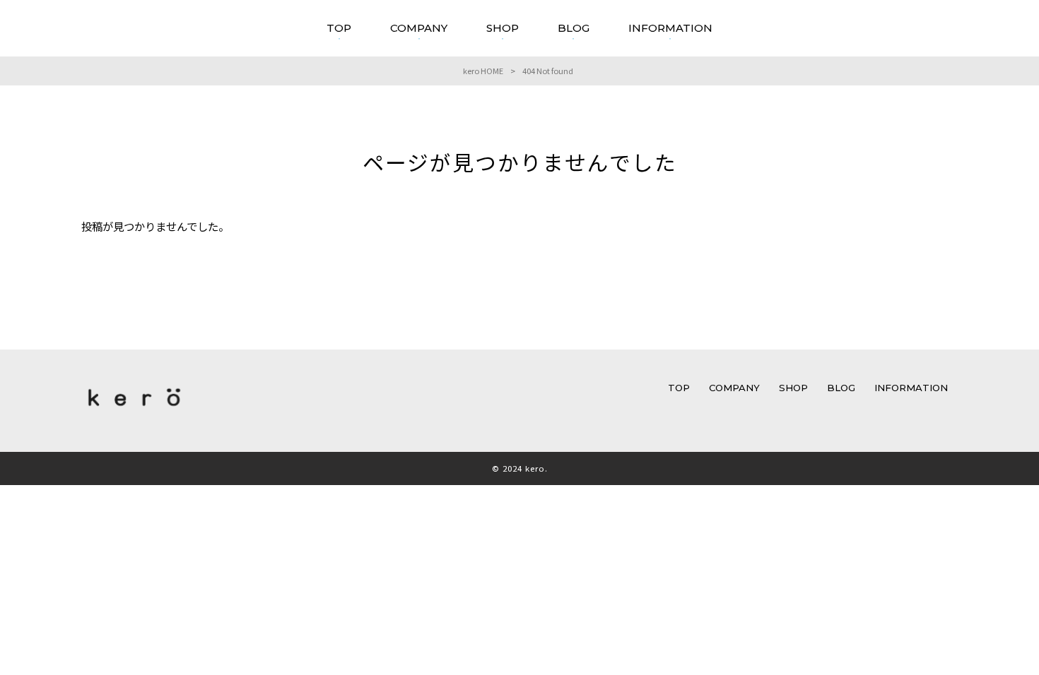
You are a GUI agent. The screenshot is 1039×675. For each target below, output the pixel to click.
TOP (679, 387)
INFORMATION (911, 387)
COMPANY (734, 387)
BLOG (841, 387)
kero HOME (483, 70)
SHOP (793, 387)
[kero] (134, 409)
